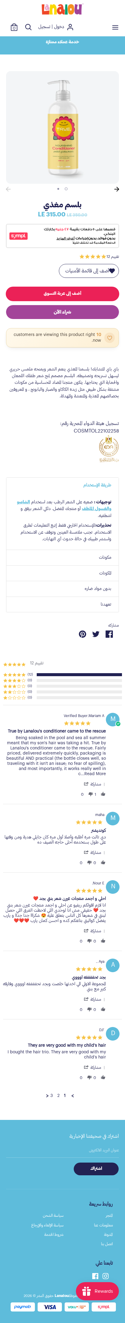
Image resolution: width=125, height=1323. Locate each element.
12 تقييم (112, 256)
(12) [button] (30, 674)
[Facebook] (95, 1275)
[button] (94, 784)
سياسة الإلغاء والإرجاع (47, 1225)
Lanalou (62, 1296)
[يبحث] (28, 27)
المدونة (108, 1234)
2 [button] (58, 189)
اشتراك (96, 1169)
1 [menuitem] (65, 1096)
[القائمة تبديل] (115, 27)
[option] (62, 45)
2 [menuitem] (58, 1096)
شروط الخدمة (54, 1234)
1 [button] (66, 188)
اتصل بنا (107, 1244)
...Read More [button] (93, 774)
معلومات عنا (103, 1225)
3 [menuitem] (51, 1096)
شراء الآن (62, 312)
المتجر (109, 1215)
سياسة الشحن (53, 1215)
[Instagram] (106, 1275)
